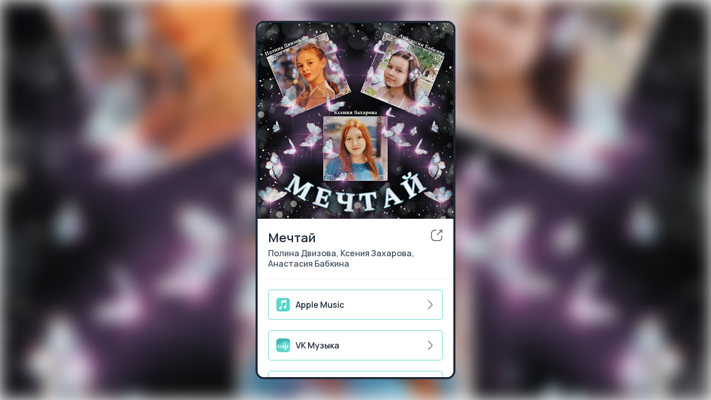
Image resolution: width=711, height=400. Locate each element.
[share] (436, 235)
